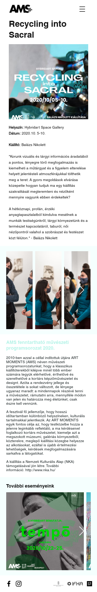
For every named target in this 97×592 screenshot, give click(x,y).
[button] (82, 9)
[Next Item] (82, 290)
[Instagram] (19, 584)
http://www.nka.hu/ (40, 470)
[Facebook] (9, 584)
